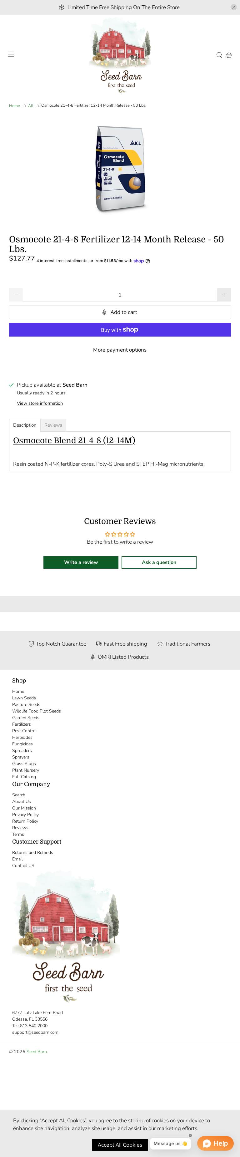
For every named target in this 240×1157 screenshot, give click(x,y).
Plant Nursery (25, 770)
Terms (18, 834)
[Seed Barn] (120, 55)
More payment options (120, 349)
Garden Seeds (25, 718)
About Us (21, 801)
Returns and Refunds (32, 852)
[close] (234, 7)
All (30, 106)
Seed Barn (37, 1052)
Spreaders (22, 751)
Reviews (20, 828)
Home (14, 106)
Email (17, 859)
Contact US (23, 866)
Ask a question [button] (159, 562)
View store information (40, 403)
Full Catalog (24, 777)
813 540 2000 (34, 1026)
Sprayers (20, 757)
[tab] (25, 425)
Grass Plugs (24, 764)
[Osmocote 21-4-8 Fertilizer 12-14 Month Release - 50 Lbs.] (120, 169)
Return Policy (25, 821)
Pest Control (24, 731)
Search (18, 795)
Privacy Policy (25, 815)
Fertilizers (21, 724)
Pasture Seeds (26, 705)
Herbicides (22, 737)
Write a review (81, 562)
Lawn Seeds (24, 698)
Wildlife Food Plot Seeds (36, 711)
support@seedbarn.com (35, 1032)
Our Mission (24, 808)
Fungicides (22, 744)
